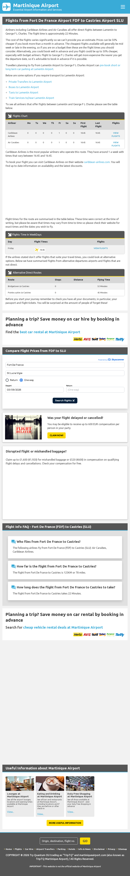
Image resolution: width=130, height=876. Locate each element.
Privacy (111, 849)
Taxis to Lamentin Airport (23, 92)
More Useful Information (65, 823)
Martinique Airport (37, 6)
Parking (61, 849)
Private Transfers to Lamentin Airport (30, 81)
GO (85, 841)
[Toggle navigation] (123, 6)
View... (10, 811)
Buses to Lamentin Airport (24, 87)
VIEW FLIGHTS (101, 248)
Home (9, 849)
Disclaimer (99, 849)
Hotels (71, 849)
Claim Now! (56, 435)
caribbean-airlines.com (97, 162)
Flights (18, 849)
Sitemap (122, 849)
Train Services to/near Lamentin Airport (31, 97)
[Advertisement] (65, 192)
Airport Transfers (45, 849)
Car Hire (29, 849)
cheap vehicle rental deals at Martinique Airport (63, 627)
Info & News (84, 849)
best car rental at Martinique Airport (50, 332)
